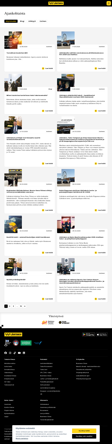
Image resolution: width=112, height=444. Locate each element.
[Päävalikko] (108, 3)
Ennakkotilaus (9, 369)
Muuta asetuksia (22, 438)
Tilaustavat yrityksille (83, 369)
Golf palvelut (45, 385)
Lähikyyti (32, 21)
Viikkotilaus (8, 373)
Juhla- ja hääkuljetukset (49, 379)
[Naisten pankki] (47, 322)
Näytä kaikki (11, 21)
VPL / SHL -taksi (45, 373)
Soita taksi (8, 366)
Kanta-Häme (9, 407)
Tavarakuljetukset (47, 420)
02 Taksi (7, 382)
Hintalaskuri (44, 404)
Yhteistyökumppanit (83, 379)
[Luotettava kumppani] (26, 343)
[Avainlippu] (7, 343)
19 (21, 306)
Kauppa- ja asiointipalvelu (50, 391)
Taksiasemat (9, 385)
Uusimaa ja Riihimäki (48, 407)
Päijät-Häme (9, 410)
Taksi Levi (43, 369)
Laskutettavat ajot (82, 376)
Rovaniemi (44, 410)
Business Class (45, 376)
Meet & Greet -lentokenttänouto (88, 366)
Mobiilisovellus (9, 363)
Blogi (22, 21)
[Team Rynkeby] (64, 322)
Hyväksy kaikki (84, 431)
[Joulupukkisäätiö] (15, 343)
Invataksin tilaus (10, 376)
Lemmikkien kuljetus (47, 388)
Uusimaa (7, 404)
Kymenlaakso (9, 413)
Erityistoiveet (9, 379)
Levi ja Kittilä (44, 413)
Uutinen (43, 21)
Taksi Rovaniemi (46, 366)
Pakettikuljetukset (46, 382)
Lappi (6, 416)
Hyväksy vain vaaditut (84, 436)
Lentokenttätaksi (46, 363)
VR (41, 394)
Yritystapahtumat (82, 373)
